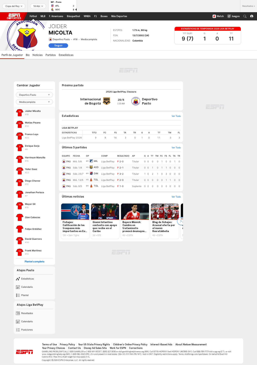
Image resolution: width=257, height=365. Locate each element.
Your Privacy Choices (53, 348)
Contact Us (74, 348)
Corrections (136, 348)
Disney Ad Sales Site (95, 348)
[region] (132, 135)
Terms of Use (49, 344)
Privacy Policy (67, 344)
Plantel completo (34, 261)
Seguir (58, 45)
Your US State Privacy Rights (94, 344)
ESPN (14, 16)
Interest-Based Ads (161, 344)
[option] (75, 221)
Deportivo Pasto (61, 39)
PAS (68, 161)
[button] (244, 16)
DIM (96, 173)
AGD (96, 167)
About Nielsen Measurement (191, 344)
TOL (96, 179)
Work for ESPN (118, 348)
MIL (96, 161)
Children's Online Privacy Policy (130, 344)
